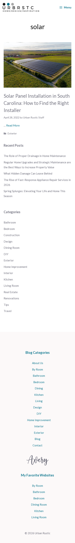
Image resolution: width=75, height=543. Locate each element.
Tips (6, 304)
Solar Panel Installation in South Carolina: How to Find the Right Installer (37, 103)
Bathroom (10, 222)
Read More (13, 125)
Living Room (11, 285)
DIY (6, 254)
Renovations (11, 298)
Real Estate (11, 292)
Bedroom (9, 228)
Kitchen (8, 279)
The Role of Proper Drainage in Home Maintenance (35, 155)
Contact (37, 445)
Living (39, 401)
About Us (37, 363)
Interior (8, 273)
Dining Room (11, 247)
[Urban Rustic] (21, 7)
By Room (37, 369)
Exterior (12, 133)
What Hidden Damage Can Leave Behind (28, 173)
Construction (12, 235)
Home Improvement (15, 266)
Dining (39, 388)
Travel (7, 311)
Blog (37, 439)
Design (8, 241)
